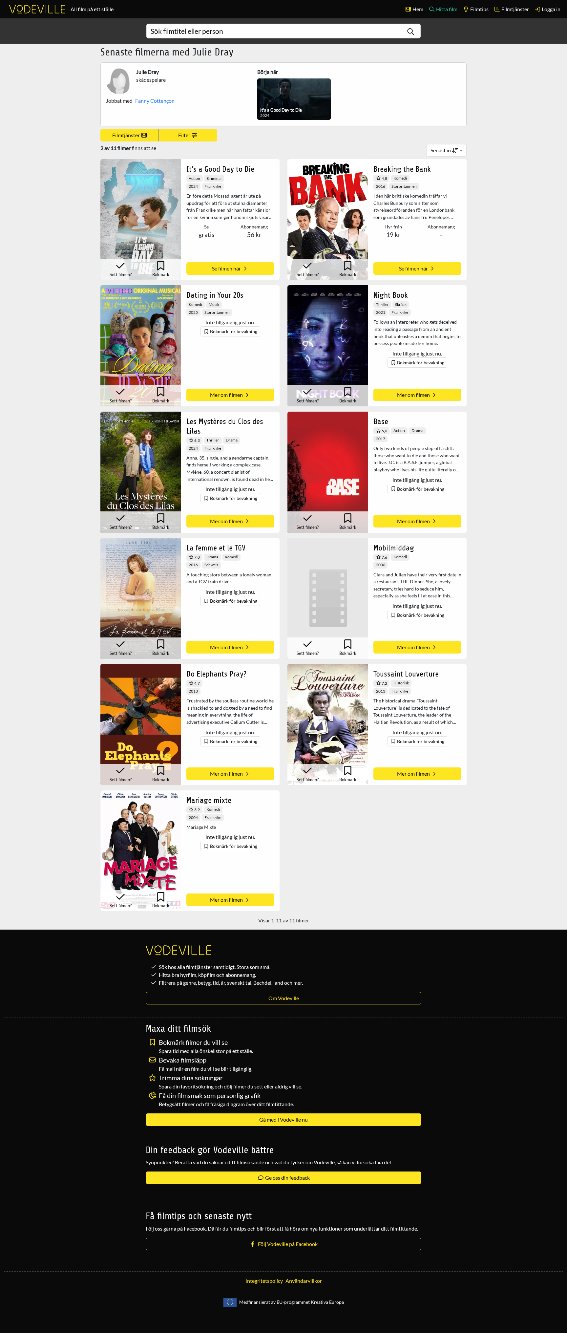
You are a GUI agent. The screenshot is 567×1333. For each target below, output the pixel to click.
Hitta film (446, 9)
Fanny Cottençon (155, 100)
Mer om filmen (227, 395)
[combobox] (283, 31)
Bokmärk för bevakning (233, 331)
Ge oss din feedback (287, 1177)
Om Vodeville (283, 998)
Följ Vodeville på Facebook (287, 1244)
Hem (417, 9)
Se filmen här (227, 268)
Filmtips (479, 9)
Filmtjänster (514, 9)
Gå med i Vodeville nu (283, 1119)
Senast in (441, 150)
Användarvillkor (303, 1281)
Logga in (550, 9)
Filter (184, 135)
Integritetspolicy (264, 1281)
